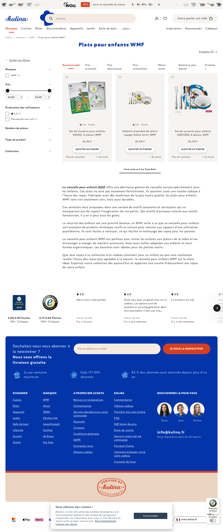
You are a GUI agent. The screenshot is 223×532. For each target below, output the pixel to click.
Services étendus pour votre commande (90, 414)
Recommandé (71, 65)
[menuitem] (11, 29)
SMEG (46, 412)
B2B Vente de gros (125, 424)
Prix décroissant (114, 66)
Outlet (17, 442)
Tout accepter (150, 516)
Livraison (78, 428)
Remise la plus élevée (187, 66)
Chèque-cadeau (83, 452)
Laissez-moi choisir (66, 524)
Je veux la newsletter (186, 349)
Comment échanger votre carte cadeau (129, 454)
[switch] (213, 520)
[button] (140, 67)
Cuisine (17, 400)
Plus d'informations (105, 521)
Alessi (46, 406)
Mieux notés (162, 66)
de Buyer (48, 436)
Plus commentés (140, 66)
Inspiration (174, 28)
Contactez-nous (83, 446)
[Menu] (218, 500)
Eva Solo (48, 442)
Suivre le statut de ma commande (127, 438)
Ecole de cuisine (124, 430)
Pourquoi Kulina (124, 446)
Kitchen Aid (50, 418)
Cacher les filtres (19, 60)
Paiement (79, 422)
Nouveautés (193, 28)
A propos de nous (125, 462)
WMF (101, 187)
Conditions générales (86, 434)
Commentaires (82, 406)
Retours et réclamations (88, 400)
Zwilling (47, 430)
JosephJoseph (51, 424)
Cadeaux (211, 28)
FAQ (116, 418)
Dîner (16, 406)
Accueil (17, 436)
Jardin (16, 418)
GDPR (77, 440)
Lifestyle (18, 430)
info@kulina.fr (171, 432)
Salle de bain (21, 424)
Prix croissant (90, 66)
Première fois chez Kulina (129, 412)
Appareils (18, 412)
